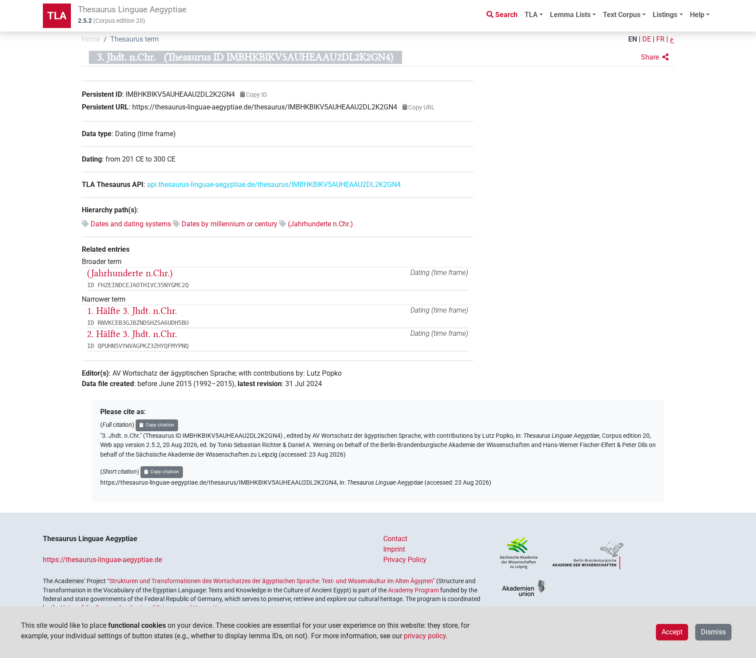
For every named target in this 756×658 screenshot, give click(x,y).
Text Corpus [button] (621, 15)
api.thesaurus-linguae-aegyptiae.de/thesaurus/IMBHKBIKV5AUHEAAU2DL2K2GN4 (274, 184)
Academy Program (413, 590)
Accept (672, 632)
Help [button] (697, 15)
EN (632, 39)
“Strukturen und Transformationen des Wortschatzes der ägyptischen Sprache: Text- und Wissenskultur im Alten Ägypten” (271, 580)
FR (660, 39)
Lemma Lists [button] (570, 15)
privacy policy (425, 636)
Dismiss (713, 632)
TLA (56, 16)
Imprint (394, 549)
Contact (395, 539)
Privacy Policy (405, 560)
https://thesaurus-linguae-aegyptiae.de (102, 560)
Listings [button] (665, 15)
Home (91, 39)
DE (646, 39)
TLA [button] (531, 15)
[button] (654, 57)
